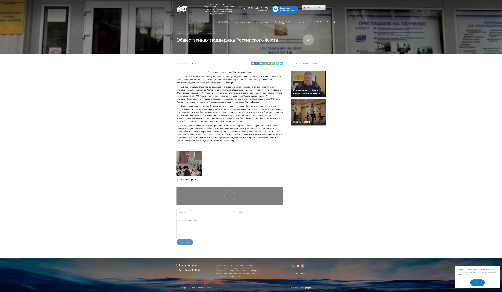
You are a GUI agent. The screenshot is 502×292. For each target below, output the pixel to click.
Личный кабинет (313, 8)
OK (477, 282)
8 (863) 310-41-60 (256, 8)
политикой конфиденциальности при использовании (477, 272)
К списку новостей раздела (307, 63)
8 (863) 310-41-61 (190, 270)
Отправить (185, 242)
